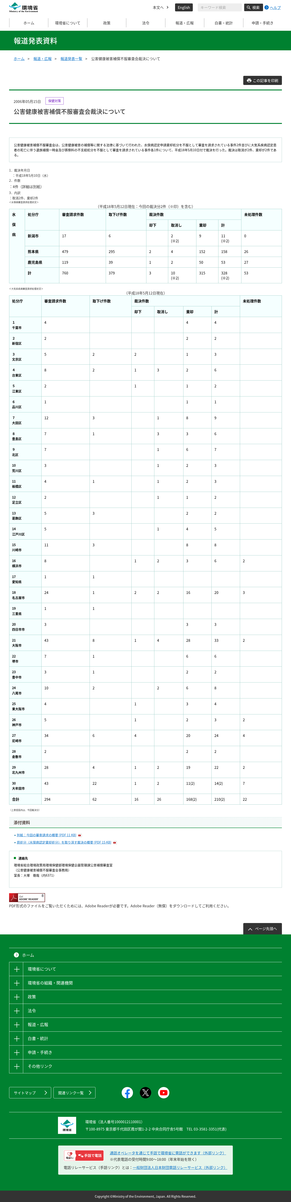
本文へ (158, 7)
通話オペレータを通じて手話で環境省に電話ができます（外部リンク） (168, 1153)
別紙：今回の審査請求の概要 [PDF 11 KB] (46, 835)
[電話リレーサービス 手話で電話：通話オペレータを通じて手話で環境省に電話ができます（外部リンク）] (84, 1155)
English (184, 7)
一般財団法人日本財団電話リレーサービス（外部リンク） (180, 1167)
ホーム (28, 23)
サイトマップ (25, 1092)
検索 (256, 7)
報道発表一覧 (71, 58)
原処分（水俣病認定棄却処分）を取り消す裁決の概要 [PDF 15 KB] (64, 842)
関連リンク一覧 (71, 1092)
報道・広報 (42, 58)
